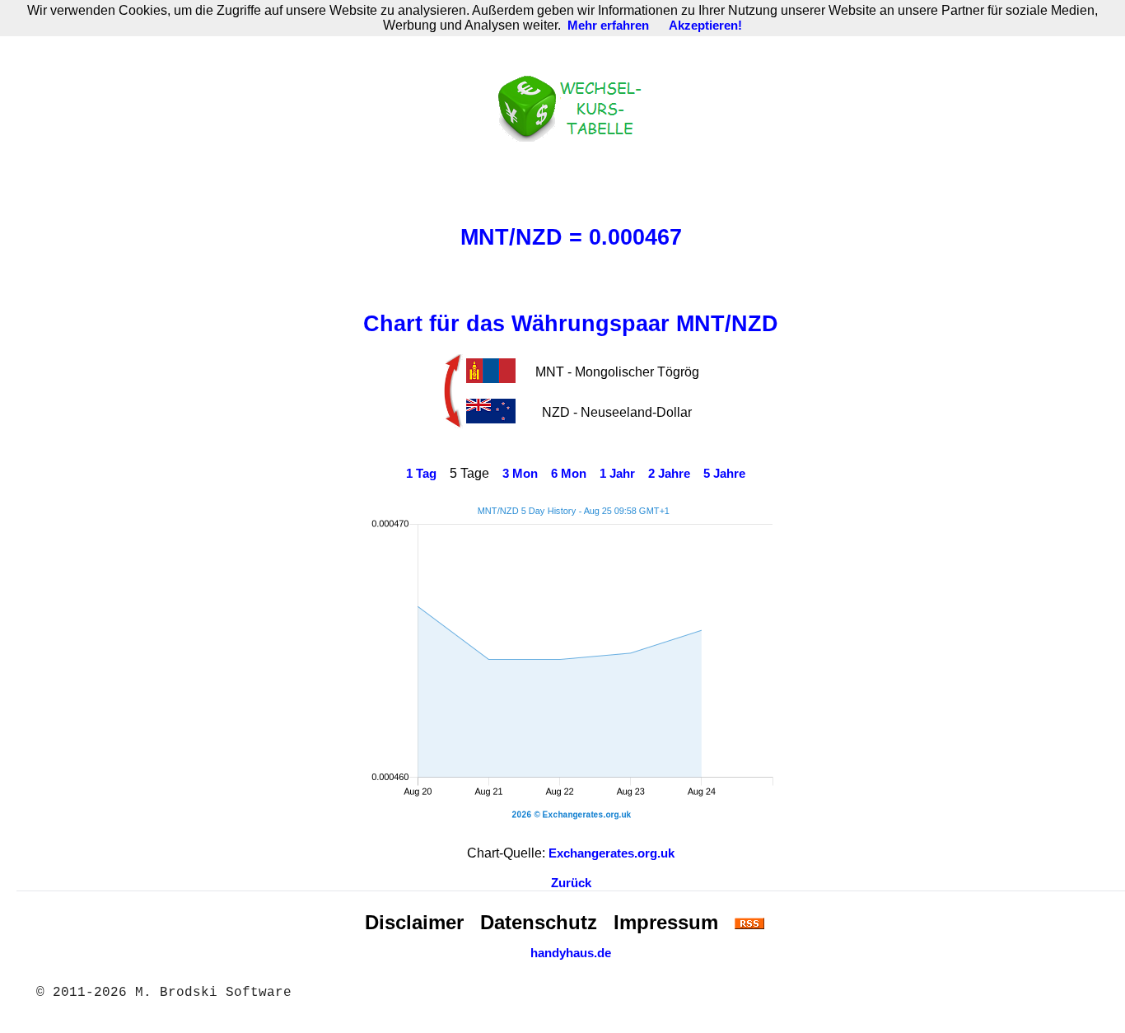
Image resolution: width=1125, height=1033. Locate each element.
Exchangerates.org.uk (611, 853)
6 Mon (568, 473)
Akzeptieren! (705, 25)
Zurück (571, 883)
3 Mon (520, 473)
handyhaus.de (570, 953)
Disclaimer (414, 922)
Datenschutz (538, 922)
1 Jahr (617, 473)
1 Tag (421, 473)
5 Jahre (724, 473)
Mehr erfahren (608, 25)
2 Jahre (669, 473)
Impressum (666, 922)
